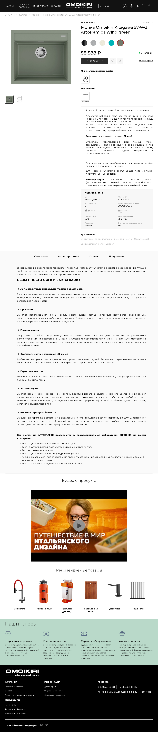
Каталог (9, 6)
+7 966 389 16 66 (128, 687)
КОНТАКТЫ (55, 6)
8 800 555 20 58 (106, 687)
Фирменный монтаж (53, 691)
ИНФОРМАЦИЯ (40, 6)
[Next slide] (73, 57)
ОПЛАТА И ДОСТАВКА (24, 6)
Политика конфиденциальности (19, 695)
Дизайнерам (50, 687)
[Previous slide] (9, 57)
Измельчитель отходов (15, 713)
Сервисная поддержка (54, 695)
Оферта (8, 691)
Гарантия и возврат (14, 687)
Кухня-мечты (10, 705)
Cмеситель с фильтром (15, 709)
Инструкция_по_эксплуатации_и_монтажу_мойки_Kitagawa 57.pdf (115, 239)
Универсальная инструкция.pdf (97, 244)
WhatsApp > (146, 60)
